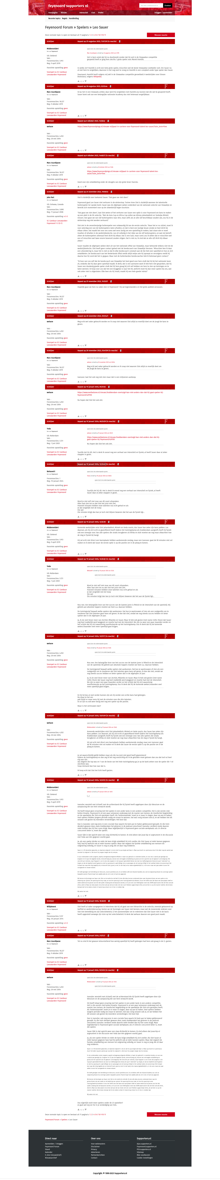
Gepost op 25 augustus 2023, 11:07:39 (92, 41)
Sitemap (140, 1152)
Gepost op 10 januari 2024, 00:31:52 (92, 387)
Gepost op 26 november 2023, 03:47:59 (93, 351)
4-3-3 (66, 216)
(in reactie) (111, 41)
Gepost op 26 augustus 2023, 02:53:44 (92, 86)
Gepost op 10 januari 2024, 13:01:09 (92, 716)
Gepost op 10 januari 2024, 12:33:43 (91, 464)
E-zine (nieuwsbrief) (53, 1155)
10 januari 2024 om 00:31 (105, 433)
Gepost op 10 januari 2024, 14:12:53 (91, 780)
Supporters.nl (144, 1138)
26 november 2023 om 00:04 (106, 362)
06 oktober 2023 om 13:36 (105, 167)
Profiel (100, 13)
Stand (47, 1149)
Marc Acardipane (92, 53)
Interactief (83, 13)
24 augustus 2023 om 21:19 (111, 53)
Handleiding (74, 18)
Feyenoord (55, 51)
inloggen (157, 13)
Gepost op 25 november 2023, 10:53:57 (93, 281)
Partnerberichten (98, 1155)
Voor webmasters (98, 1144)
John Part (50, 197)
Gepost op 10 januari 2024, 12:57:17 (91, 636)
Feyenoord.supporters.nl (146, 1147)
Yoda (49, 429)
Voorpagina (53, 13)
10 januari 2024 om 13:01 (105, 792)
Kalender (48, 1152)
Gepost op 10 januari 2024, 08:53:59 (92, 421)
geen (66, 68)
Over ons (95, 1138)
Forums (73, 13)
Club (93, 13)
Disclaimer (95, 1147)
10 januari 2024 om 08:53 (104, 476)
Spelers (83, 27)
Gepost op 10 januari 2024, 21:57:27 (91, 936)
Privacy (94, 1149)
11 (105, 35)
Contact (94, 1158)
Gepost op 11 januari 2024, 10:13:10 (91, 970)
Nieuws (64, 13)
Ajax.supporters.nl (144, 1144)
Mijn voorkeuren (143, 1155)
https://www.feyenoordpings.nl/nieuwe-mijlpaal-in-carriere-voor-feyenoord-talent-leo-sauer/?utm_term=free (122, 126)
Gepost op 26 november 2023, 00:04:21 (93, 316)
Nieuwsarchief (51, 1158)
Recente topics (54, 18)
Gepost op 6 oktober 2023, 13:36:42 (91, 121)
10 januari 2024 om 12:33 (107, 570)
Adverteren (95, 1152)
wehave (50, 126)
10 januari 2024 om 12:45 (104, 648)
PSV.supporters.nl (144, 1149)
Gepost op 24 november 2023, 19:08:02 (93, 192)
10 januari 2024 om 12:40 (109, 727)
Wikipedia (97, 77)
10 (103, 35)
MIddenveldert (53, 49)
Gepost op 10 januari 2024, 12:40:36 (92, 522)
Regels (64, 18)
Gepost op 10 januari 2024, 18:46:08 (92, 901)
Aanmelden (49, 1144)
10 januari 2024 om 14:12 (109, 982)
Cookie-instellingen (145, 1158)
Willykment (51, 907)
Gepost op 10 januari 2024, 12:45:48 (92, 559)
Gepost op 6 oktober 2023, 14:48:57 (91, 155)
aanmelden (167, 13)
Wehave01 (51, 471)
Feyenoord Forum (59, 27)
